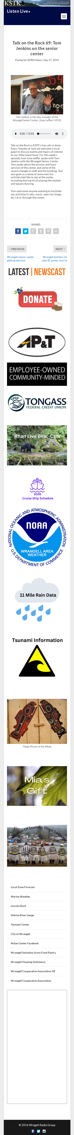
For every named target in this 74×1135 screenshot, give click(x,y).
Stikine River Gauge (22, 915)
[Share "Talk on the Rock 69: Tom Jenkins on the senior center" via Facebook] (18, 231)
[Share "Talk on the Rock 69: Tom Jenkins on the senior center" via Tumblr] (41, 231)
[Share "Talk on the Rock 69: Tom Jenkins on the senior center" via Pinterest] (48, 231)
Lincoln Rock (18, 905)
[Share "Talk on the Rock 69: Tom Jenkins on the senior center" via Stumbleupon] (56, 231)
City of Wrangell (20, 934)
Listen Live (17, 11)
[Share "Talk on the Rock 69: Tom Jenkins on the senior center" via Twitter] (25, 231)
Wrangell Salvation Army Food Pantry (33, 952)
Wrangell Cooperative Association (31, 980)
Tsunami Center (20, 924)
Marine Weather (20, 896)
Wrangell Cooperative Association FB (33, 971)
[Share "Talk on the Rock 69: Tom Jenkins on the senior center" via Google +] (33, 231)
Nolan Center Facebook (25, 943)
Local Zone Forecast (23, 887)
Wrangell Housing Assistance (28, 961)
